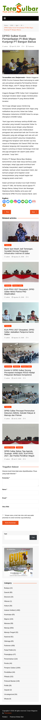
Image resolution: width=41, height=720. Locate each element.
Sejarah (7, 690)
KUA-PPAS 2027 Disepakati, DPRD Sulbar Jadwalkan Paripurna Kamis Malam (19, 332)
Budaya (6, 588)
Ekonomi (7, 597)
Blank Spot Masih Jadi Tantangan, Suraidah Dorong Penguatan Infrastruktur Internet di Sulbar (18, 251)
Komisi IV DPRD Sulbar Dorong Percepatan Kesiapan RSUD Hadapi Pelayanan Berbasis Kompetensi (19, 372)
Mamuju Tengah (9, 632)
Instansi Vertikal (9, 447)
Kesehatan (8, 366)
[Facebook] (4, 201)
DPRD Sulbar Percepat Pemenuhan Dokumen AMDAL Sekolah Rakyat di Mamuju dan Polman (19, 413)
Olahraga (7, 641)
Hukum (6, 606)
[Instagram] (15, 201)
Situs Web (5, 506)
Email (4, 498)
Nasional (7, 637)
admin (6, 46)
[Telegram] (30, 201)
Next (33, 212)
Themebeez (8, 713)
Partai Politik (8, 650)
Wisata (6, 699)
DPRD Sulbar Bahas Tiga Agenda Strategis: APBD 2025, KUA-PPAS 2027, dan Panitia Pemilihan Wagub (19, 453)
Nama (4, 489)
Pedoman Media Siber (17, 717)
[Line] (26, 201)
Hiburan (7, 601)
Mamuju (7, 628)
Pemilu (6, 663)
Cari (5, 534)
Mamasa (7, 623)
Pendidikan (8, 672)
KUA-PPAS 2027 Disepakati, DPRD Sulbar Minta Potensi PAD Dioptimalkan (19, 291)
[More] (4, 205)
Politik (6, 685)
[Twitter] (8, 201)
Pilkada (6, 676)
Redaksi (4, 717)
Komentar (6, 478)
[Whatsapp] (11, 201)
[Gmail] (34, 201)
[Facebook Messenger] (19, 201)
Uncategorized (9, 694)
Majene (6, 619)
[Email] (22, 201)
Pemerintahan (9, 659)
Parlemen (31, 46)
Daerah (6, 592)
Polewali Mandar (10, 681)
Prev (7, 212)
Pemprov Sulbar (17, 285)
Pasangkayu (8, 654)
